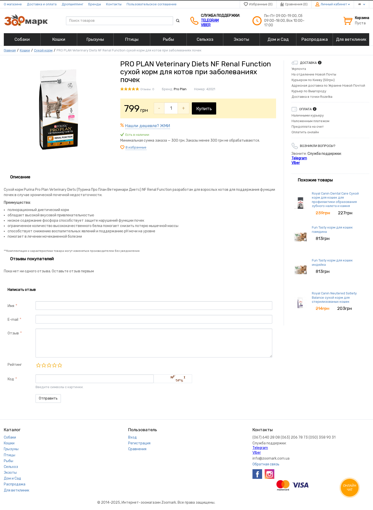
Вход (132, 437)
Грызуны (11, 449)
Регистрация (139, 443)
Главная (10, 50)
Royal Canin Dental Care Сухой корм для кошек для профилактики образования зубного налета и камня (335, 200)
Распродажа (14, 484)
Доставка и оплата (42, 4)
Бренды (94, 4)
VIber (206, 25)
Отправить (48, 398)
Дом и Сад (12, 478)
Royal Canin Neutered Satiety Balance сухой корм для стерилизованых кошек (334, 297)
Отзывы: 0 (147, 89)
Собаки (10, 437)
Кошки (25, 50)
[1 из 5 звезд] (38, 365)
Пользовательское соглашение (152, 4)
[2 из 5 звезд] (43, 365)
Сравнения (137, 449)
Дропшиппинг (72, 4)
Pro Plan (180, 89)
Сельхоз (11, 467)
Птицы (9, 455)
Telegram (210, 20)
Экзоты (10, 472)
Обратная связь (265, 464)
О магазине (13, 4)
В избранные (136, 147)
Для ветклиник (16, 490)
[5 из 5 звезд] (59, 365)
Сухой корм (43, 50)
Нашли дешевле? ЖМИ (147, 125)
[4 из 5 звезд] (54, 365)
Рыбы (8, 461)
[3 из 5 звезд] (49, 365)
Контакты (114, 4)
